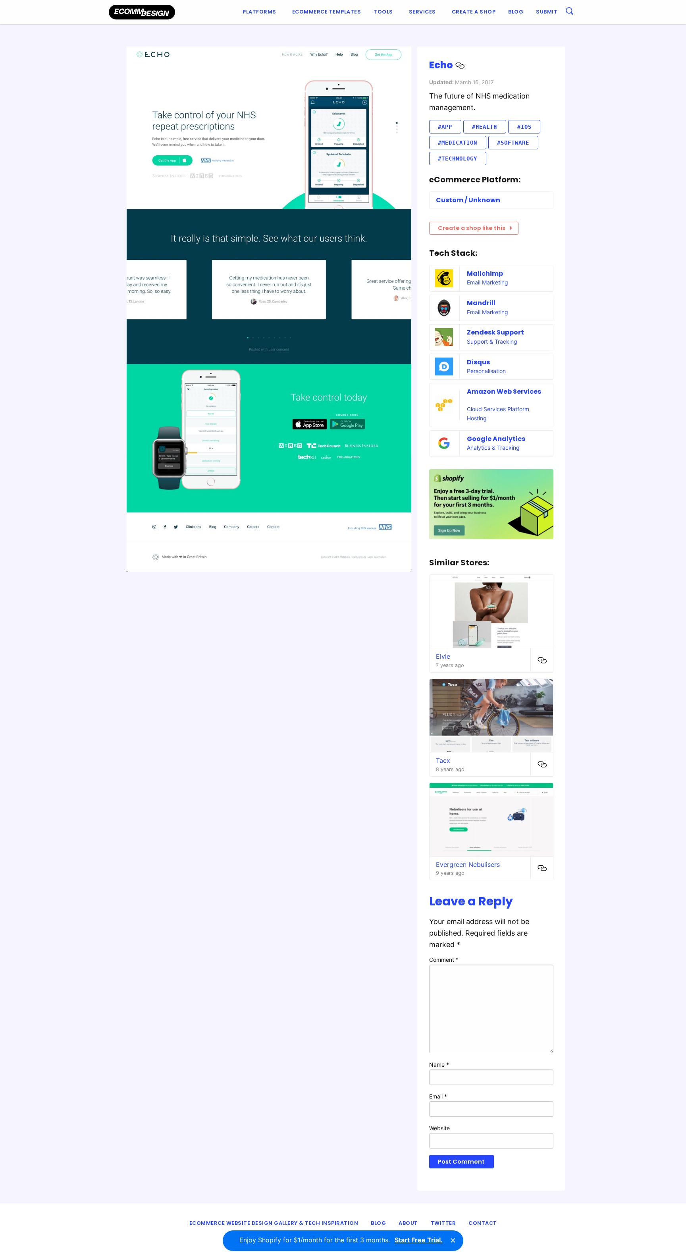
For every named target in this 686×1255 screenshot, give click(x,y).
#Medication (457, 142)
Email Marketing (487, 282)
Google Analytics (496, 438)
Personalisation (486, 370)
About (408, 1223)
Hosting (477, 418)
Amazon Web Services (504, 391)
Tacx (443, 760)
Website (439, 1128)
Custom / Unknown (468, 200)
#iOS (524, 127)
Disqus (478, 362)
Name (439, 1064)
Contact (482, 1223)
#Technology (457, 158)
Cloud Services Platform (498, 409)
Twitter (443, 1223)
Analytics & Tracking (493, 447)
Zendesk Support (495, 332)
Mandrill (481, 302)
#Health (484, 127)
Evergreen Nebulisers (468, 864)
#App (445, 127)
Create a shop (474, 11)
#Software (513, 142)
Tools (383, 11)
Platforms (259, 11)
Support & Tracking (492, 341)
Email (438, 1096)
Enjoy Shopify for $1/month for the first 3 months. (341, 1240)
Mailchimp (485, 273)
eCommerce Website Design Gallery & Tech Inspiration (273, 1223)
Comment (444, 959)
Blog (515, 11)
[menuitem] (261, 12)
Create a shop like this (471, 228)
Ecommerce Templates (326, 11)
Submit (546, 11)
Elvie (443, 656)
